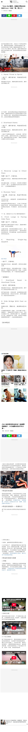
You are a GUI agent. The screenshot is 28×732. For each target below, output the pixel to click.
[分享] (3, 15)
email (19, 15)
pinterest (14, 15)
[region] (14, 30)
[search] (26, 1)
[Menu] (2, 2)
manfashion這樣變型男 (14, 1)
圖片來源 (4, 258)
